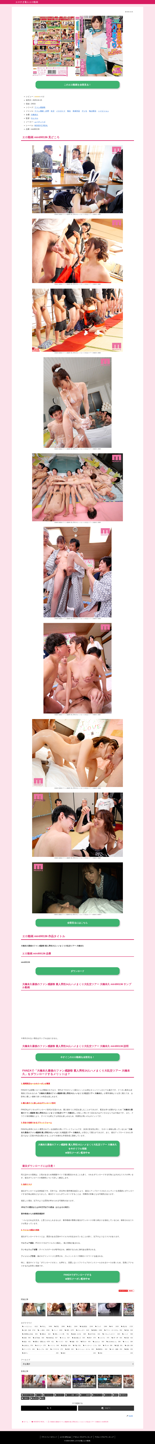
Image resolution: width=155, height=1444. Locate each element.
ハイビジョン (103, 111)
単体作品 (76, 111)
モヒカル (34, 118)
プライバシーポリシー (49, 1437)
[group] (33, 1310)
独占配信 (92, 111)
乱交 (52, 111)
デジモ (84, 111)
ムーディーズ (39, 122)
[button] (130, 1309)
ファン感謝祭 (39, 107)
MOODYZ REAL (41, 125)
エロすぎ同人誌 (65, 1437)
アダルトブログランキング (82, 1437)
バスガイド (60, 111)
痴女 (69, 111)
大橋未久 (34, 115)
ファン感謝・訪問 (41, 111)
